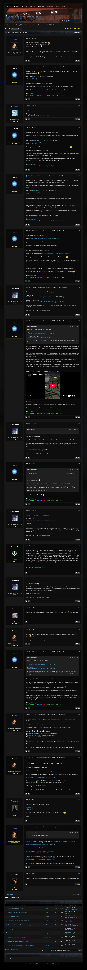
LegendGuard (73, 933)
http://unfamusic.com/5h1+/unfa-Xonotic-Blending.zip (40, 771)
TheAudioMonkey (47, 924)
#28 (79, 105)
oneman (15, 801)
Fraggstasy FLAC (30, 809)
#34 (79, 423)
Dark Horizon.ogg (35, 192)
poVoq (16, 609)
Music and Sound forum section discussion (18, 920)
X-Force (34, 76)
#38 (79, 579)
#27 (79, 67)
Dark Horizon (35, 190)
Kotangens (47, 933)
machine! (72, 946)
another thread (71, 741)
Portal (17, 6)
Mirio (47, 912)
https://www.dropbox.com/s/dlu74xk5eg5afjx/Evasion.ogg (41, 525)
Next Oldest (10, 894)
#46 (79, 873)
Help (58, 6)
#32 (79, 287)
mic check (33, 567)
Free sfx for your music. (14, 916)
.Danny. (15, 875)
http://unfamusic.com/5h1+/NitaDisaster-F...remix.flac (40, 851)
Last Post (67, 909)
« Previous (14, 28)
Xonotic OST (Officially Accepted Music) (17, 912)
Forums (25, 6)
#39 (79, 607)
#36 (79, 510)
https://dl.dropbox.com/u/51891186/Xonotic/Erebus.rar (44, 238)
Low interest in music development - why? (18, 941)
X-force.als (34, 80)
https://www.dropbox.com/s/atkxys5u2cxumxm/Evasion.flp (41, 520)
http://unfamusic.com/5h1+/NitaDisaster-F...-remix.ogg (40, 853)
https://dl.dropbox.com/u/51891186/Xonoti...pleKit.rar (55, 253)
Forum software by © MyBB (31, 963)
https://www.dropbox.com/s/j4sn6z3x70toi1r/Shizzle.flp (40, 301)
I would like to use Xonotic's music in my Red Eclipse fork (21, 945)
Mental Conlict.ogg (36, 142)
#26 (79, 38)
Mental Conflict (36, 140)
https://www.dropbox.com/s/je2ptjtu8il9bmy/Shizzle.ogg (40, 296)
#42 (79, 714)
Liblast (33, 57)
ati (70, 913)
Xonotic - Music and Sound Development (38, 25)
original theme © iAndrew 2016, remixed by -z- (51, 963)
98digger (47, 945)
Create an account (74, 21)
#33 (79, 320)
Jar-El (71, 942)
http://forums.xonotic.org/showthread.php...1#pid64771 (40, 844)
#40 (79, 629)
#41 (79, 651)
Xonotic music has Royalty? (20, 937)
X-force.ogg (34, 78)
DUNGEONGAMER (74, 917)
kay (47, 908)
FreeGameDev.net (30, 618)
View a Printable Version (12, 949)
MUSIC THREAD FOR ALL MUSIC (15, 908)
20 (55, 920)
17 (55, 924)
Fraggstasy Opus (30, 807)
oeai (71, 921)
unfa (63, 714)
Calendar (50, 6)
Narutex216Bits (47, 937)
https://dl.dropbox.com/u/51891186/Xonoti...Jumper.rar (52, 242)
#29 (79, 127)
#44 (79, 799)
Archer (15, 68)
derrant (47, 929)
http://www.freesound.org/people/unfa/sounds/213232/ (40, 858)
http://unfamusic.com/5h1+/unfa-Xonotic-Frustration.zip (40, 777)
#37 (79, 545)
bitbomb (15, 547)
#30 (79, 176)
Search (33, 6)
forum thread (41, 567)
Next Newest (76, 894)
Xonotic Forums (11, 25)
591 (56, 908)
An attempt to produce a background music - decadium (21, 929)
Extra (63, 6)
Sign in (63, 21)
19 (55, 912)
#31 (79, 230)
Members (41, 6)
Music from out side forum (14, 933)
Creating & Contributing (21, 25)
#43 (79, 757)
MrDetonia (15, 288)
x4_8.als (34, 193)
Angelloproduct (73, 909)
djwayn (47, 916)
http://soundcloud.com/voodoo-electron (36, 569)
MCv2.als (34, 143)
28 (55, 941)
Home (9, 6)
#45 (79, 827)
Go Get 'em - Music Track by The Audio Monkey (19, 924)
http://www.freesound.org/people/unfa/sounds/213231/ (40, 859)
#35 (79, 463)
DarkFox (72, 937)
